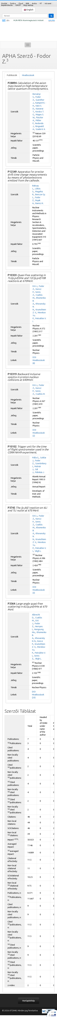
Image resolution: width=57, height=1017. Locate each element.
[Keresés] (51, 16)
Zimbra (13, 3)
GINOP (18, 5)
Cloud (20, 3)
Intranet (48, 3)
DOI (34, 357)
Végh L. (38, 551)
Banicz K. (39, 203)
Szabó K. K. (40, 129)
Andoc (34, 3)
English (29, 10)
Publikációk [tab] (12, 75)
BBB (27, 3)
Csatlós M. (40, 394)
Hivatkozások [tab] (28, 75)
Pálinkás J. (39, 472)
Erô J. (35, 286)
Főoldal (4, 3)
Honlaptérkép (28, 1001)
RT (41, 3)
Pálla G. (35, 457)
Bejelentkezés (7, 5)
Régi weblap (28, 5)
